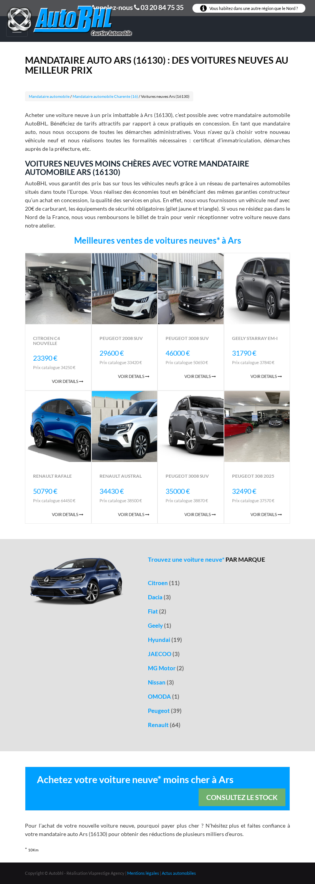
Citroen (164, 582)
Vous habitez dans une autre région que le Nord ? (253, 8)
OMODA (163, 696)
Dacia (159, 597)
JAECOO (164, 653)
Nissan (161, 682)
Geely (159, 625)
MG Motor (166, 668)
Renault (164, 724)
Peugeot (165, 710)
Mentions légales (143, 873)
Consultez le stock (242, 797)
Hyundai (165, 639)
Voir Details (65, 381)
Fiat (157, 611)
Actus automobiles (179, 873)
